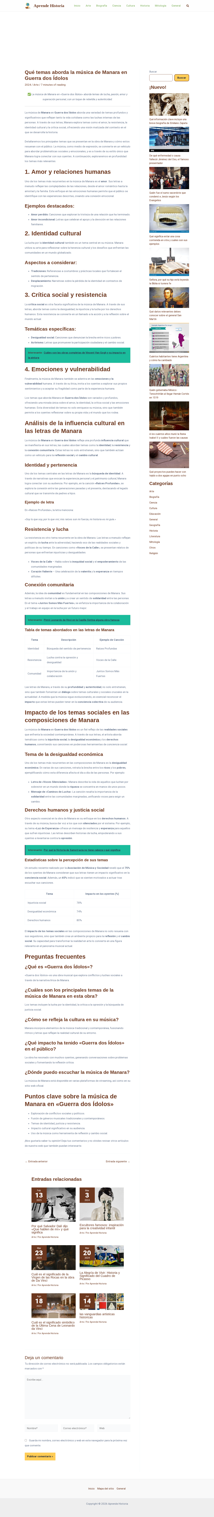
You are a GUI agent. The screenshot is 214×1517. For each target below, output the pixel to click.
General (153, 519)
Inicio (91, 1488)
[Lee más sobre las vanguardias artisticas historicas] (102, 1301)
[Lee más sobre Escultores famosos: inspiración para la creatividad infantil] (102, 1203)
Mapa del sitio (105, 1488)
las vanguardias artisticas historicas (97, 1315)
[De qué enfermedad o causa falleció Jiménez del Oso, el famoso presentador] (169, 139)
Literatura (154, 536)
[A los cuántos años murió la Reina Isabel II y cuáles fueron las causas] (169, 415)
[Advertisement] (107, 35)
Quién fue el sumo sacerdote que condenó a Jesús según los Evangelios (167, 196)
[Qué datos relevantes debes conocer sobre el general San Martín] (169, 297)
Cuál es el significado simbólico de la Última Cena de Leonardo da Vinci (53, 1325)
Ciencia (153, 502)
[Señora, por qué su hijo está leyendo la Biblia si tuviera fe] (169, 262)
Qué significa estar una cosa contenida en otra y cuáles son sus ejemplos (168, 240)
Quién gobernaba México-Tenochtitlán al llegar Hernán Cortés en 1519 (169, 394)
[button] (187, 6)
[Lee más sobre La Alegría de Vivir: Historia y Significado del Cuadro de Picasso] (102, 1256)
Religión (153, 553)
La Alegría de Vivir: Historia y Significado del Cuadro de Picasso (100, 1276)
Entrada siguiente (118, 1161)
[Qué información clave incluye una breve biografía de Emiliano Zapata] (169, 104)
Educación (155, 513)
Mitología (154, 542)
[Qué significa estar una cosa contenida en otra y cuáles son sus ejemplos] (169, 218)
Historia (153, 530)
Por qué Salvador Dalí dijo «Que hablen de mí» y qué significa (50, 1229)
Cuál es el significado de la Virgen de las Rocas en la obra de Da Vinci (52, 1277)
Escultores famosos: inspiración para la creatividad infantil (102, 1226)
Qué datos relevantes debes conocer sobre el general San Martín (165, 315)
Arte (36, 84)
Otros (152, 547)
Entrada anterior (36, 1161)
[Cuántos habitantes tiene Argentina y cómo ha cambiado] (169, 338)
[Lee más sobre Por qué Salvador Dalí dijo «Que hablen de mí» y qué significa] (53, 1204)
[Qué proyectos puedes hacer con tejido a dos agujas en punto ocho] (169, 455)
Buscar (153, 71)
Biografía (154, 497)
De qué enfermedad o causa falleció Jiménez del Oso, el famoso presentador (169, 159)
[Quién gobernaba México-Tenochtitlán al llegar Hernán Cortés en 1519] (169, 375)
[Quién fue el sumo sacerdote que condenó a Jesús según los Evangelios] (169, 178)
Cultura (153, 508)
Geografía (154, 525)
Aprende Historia (49, 5)
